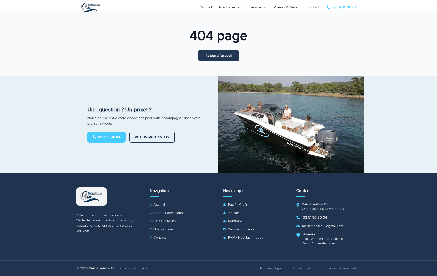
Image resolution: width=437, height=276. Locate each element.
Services (256, 7)
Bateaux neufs (164, 221)
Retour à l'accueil (219, 55)
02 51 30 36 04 (344, 7)
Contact (313, 7)
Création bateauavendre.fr (341, 268)
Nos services (163, 229)
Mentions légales (272, 268)
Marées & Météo (287, 7)
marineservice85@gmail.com (322, 226)
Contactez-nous (154, 137)
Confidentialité (303, 268)
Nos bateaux (229, 7)
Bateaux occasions (168, 213)
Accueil (206, 7)
